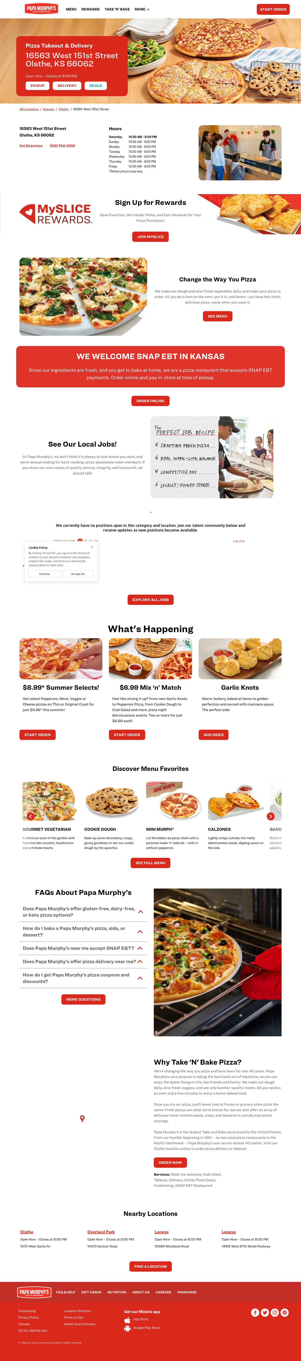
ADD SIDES (214, 735)
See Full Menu (150, 863)
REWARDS (90, 9)
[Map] (83, 1123)
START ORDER (273, 9)
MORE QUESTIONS (83, 999)
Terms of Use (73, 1317)
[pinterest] (285, 1316)
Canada (24, 1324)
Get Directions (30, 145)
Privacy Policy (28, 1317)
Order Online (150, 401)
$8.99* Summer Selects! (61, 687)
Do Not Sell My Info (32, 1331)
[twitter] (265, 1316)
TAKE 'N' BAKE (117, 9)
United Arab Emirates (79, 1324)
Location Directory (77, 1311)
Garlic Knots (240, 687)
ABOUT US (140, 1292)
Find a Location (150, 1266)
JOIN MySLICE (150, 236)
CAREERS (163, 1292)
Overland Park (101, 1231)
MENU (71, 9)
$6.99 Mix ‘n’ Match (150, 687)
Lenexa (162, 1231)
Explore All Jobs (150, 599)
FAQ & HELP (65, 1292)
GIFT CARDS (91, 1292)
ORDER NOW (170, 1162)
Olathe (26, 1231)
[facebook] (255, 1316)
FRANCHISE (187, 1292)
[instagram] (275, 1316)
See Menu (217, 316)
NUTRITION (117, 1292)
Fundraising (27, 1311)
